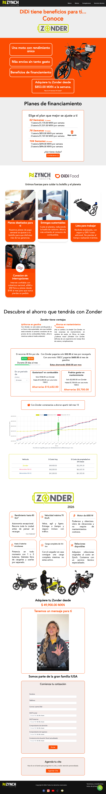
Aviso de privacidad (93, 786)
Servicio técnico (99, 3)
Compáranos (86, 3)
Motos (77, 3)
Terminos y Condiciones (95, 784)
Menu (70, 3)
